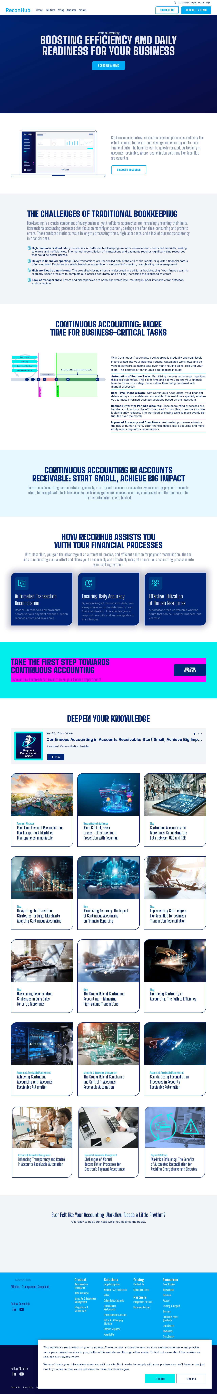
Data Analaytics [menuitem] (82, 1293)
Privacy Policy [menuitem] (28, 1387)
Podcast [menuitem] (166, 1300)
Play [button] (57, 756)
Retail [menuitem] (106, 1295)
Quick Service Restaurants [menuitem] (110, 1307)
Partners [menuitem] (140, 1297)
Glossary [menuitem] (167, 1311)
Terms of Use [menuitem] (15, 1387)
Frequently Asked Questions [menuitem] (170, 1318)
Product (39, 10)
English (193, 2)
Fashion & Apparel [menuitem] (112, 1329)
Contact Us (167, 10)
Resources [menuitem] (170, 1279)
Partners (82, 10)
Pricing (61, 10)
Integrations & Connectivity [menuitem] (81, 1309)
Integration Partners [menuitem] (142, 1302)
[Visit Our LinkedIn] (14, 1309)
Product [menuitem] (81, 1279)
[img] (194, 734)
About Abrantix (183, 2)
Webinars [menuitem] (167, 1295)
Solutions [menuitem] (111, 1279)
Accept (160, 1378)
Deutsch (201, 2)
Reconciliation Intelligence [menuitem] (81, 1286)
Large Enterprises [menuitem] (112, 1284)
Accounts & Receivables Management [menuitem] (85, 1300)
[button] (197, 2)
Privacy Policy (69, 1357)
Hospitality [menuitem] (109, 1334)
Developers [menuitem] (168, 1331)
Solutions (50, 10)
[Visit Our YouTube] (21, 1309)
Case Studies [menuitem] (169, 1284)
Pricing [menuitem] (138, 1279)
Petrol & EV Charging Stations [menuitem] (113, 1322)
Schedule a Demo (196, 10)
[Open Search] (175, 3)
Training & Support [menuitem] (171, 1306)
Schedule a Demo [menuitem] (141, 1289)
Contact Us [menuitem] (138, 1284)
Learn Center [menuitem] (168, 1325)
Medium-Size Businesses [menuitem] (115, 1289)
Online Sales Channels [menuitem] (114, 1300)
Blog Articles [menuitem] (168, 1289)
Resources (71, 10)
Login (208, 2)
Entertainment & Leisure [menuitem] (115, 1314)
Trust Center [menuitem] (168, 1336)
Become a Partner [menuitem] (141, 1307)
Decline (191, 1378)
